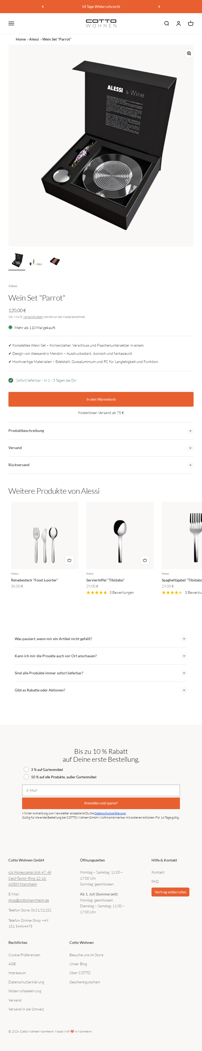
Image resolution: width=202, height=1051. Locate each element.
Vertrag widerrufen (170, 892)
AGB (12, 964)
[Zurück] (43, 6)
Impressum (17, 972)
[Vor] (159, 6)
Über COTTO (79, 972)
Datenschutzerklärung (26, 982)
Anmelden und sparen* (101, 803)
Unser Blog (78, 964)
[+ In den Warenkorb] (69, 560)
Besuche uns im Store (86, 955)
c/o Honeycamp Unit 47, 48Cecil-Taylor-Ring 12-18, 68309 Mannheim (29, 878)
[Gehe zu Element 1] (16, 261)
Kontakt (158, 872)
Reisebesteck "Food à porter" (34, 580)
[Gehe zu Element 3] (54, 261)
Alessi (34, 39)
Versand (15, 1000)
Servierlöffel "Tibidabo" (105, 580)
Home (21, 39)
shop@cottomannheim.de (28, 900)
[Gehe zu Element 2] (35, 261)
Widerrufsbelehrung (24, 991)
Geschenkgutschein (84, 982)
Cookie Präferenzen (24, 955)
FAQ (155, 881)
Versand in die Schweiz (26, 1009)
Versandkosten (33, 317)
